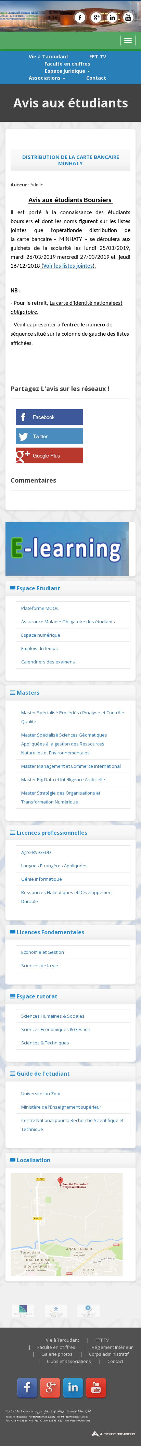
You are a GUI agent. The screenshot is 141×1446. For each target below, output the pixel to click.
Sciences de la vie (39, 965)
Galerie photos (57, 1354)
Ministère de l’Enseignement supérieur (61, 1107)
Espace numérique (40, 635)
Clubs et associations (69, 1361)
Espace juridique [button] (66, 71)
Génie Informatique (41, 879)
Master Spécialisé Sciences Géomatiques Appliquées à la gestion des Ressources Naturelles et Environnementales (64, 744)
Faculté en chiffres (67, 63)
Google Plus (46, 455)
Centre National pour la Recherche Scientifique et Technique (72, 1124)
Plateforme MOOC (40, 608)
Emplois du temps (39, 648)
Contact (96, 77)
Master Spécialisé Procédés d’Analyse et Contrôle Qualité (72, 717)
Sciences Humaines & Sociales (53, 1016)
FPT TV (97, 56)
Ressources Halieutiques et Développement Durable (67, 896)
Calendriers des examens (48, 662)
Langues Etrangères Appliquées (54, 866)
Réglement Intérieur (112, 1347)
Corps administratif (109, 1354)
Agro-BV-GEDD (36, 852)
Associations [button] (45, 77)
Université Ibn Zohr (41, 1093)
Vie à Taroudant (48, 56)
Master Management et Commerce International (71, 766)
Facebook (44, 416)
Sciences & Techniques (45, 1043)
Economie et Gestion (42, 952)
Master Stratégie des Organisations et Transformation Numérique (60, 797)
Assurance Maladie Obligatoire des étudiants (68, 621)
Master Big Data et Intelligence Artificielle (63, 779)
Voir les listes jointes (68, 266)
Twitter (40, 436)
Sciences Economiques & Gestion (55, 1029)
